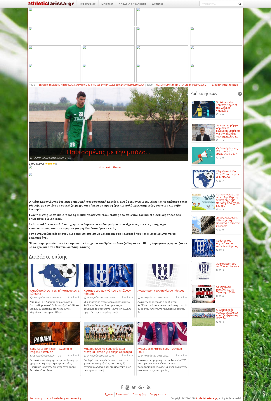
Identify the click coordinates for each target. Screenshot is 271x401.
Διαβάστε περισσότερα (225, 84)
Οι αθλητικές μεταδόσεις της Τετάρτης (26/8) (225, 289)
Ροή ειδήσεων (204, 93)
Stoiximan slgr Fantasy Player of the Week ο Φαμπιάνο (226, 106)
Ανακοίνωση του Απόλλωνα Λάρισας (161, 290)
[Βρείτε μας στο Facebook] (122, 387)
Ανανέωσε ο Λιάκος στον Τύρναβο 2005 (160, 350)
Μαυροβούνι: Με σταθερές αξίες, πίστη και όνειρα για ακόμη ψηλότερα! (108, 350)
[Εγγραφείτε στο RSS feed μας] (148, 387)
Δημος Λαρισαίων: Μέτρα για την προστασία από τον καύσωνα (228, 222)
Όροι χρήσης (140, 394)
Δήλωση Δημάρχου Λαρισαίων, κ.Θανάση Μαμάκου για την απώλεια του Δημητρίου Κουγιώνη (74, 84)
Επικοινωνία (123, 394)
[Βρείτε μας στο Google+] (141, 387)
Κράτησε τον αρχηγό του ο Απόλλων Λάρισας (107, 292)
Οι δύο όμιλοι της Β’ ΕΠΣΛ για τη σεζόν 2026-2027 (165, 84)
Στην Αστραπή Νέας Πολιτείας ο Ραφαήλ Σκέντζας (51, 350)
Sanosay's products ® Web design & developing (55, 398)
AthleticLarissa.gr (206, 398)
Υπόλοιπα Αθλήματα (132, 3)
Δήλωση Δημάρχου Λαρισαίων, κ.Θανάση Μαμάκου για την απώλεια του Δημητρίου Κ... (228, 131)
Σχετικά (109, 394)
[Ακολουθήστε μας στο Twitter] (134, 387)
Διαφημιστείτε (158, 394)
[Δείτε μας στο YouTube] (127, 387)
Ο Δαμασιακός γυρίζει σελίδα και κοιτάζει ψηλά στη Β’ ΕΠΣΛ (227, 314)
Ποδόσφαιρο (87, 3)
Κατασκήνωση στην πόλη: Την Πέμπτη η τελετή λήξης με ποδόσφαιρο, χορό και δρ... (228, 200)
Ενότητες (157, 3)
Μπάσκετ (107, 3)
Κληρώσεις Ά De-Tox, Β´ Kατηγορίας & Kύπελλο (54, 292)
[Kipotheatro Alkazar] (108, 167)
